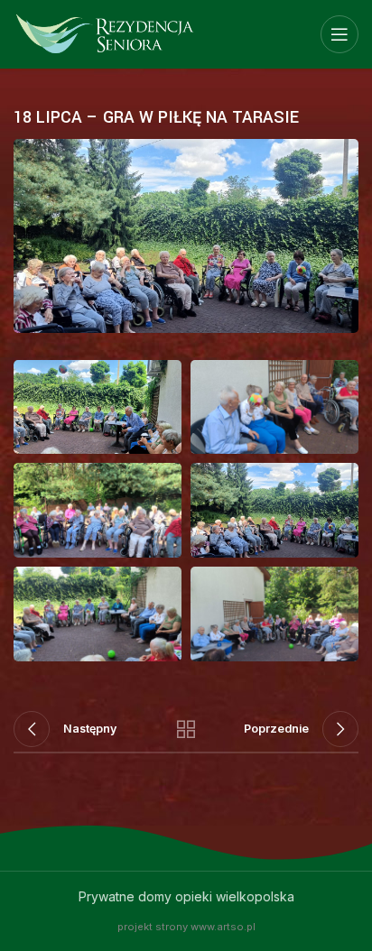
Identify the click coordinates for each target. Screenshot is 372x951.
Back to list (186, 729)
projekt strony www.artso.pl (186, 926)
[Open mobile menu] (339, 34)
